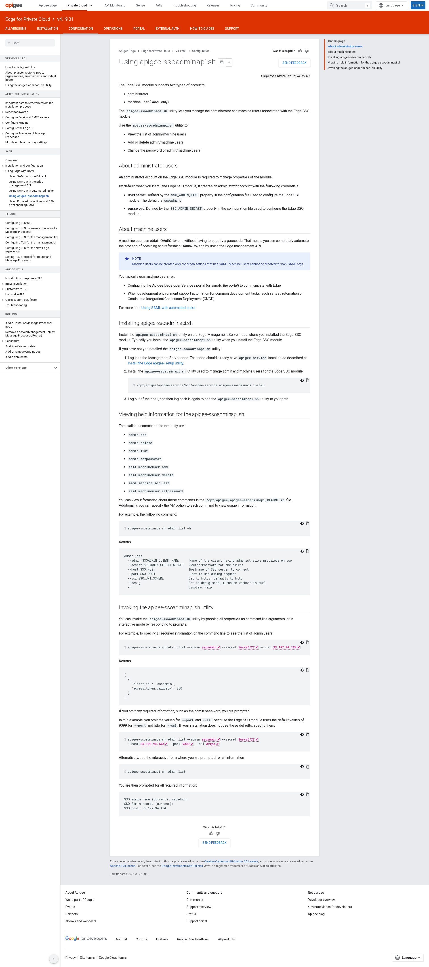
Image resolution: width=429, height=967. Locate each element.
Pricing (235, 5)
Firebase (162, 939)
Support (232, 28)
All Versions (15, 28)
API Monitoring (115, 5)
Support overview (199, 907)
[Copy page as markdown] (222, 62)
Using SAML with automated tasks (168, 308)
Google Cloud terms (113, 957)
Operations (113, 28)
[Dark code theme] (302, 380)
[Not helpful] (306, 51)
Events (70, 907)
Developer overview (322, 899)
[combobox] (349, 5)
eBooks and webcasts (80, 921)
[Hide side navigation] (53, 958)
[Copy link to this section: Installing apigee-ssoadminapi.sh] (197, 323)
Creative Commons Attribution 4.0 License (231, 861)
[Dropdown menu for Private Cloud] (93, 5)
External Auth (167, 28)
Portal (139, 28)
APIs (159, 5)
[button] (30, 112)
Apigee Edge (48, 5)
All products (226, 939)
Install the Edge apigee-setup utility (155, 363)
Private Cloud (77, 5)
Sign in (418, 5)
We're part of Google (79, 899)
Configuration (81, 28)
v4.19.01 (65, 19)
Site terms (87, 957)
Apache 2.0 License (122, 866)
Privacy (70, 957)
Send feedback (294, 63)
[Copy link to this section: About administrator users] (182, 166)
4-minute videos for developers (330, 907)
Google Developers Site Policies (182, 866)
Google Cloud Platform (193, 939)
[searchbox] (30, 43)
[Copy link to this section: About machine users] (171, 229)
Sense (140, 5)
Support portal (197, 921)
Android (121, 939)
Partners (71, 914)
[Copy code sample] (307, 380)
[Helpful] (300, 51)
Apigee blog (316, 914)
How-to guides (202, 28)
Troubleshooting (184, 5)
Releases (213, 5)
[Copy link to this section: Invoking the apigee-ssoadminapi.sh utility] (217, 608)
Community (259, 5)
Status (191, 914)
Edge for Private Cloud (27, 19)
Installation (47, 28)
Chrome (141, 939)
